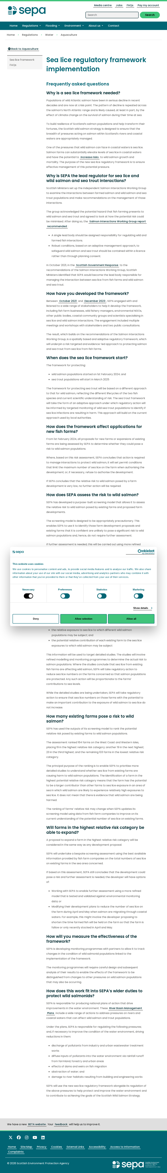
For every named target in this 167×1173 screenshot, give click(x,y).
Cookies (56, 1147)
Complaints (16, 1152)
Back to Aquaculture (24, 49)
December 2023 (94, 301)
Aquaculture (69, 35)
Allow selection (83, 618)
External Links (75, 1147)
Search (150, 15)
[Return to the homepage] (26, 10)
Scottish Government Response (97, 265)
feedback (61, 1124)
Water (49, 35)
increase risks (90, 157)
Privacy (41, 1147)
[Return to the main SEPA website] (136, 1165)
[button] (31, 26)
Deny (36, 618)
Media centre (103, 5)
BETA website (37, 1124)
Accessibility (97, 1147)
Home (11, 35)
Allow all (131, 618)
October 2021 (68, 301)
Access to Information (125, 1147)
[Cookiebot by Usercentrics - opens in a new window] (140, 552)
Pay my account (148, 5)
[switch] (65, 596)
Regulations (30, 35)
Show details (140, 608)
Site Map (26, 1147)
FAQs (130, 5)
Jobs (119, 5)
